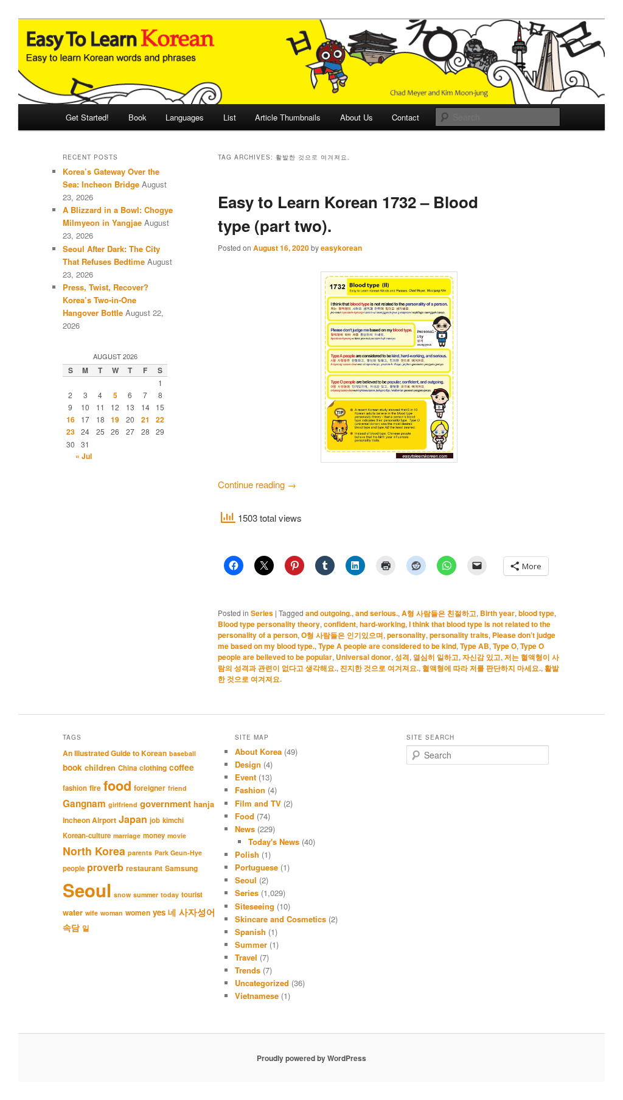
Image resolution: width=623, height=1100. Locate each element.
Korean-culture (87, 835)
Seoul (87, 890)
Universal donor (363, 656)
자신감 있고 (481, 656)
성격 (402, 656)
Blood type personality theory (269, 623)
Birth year (497, 613)
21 (145, 419)
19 (115, 419)
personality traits (459, 634)
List (229, 117)
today (170, 894)
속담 (71, 927)
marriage (127, 835)
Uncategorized (262, 983)
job (155, 820)
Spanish (250, 931)
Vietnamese (257, 995)
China (127, 768)
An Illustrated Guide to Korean (115, 753)
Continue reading (257, 484)
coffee (181, 767)
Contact (405, 117)
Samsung (181, 868)
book (72, 767)
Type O (505, 645)
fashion (75, 788)
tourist (192, 894)
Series (262, 613)
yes (159, 912)
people (74, 868)
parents (140, 852)
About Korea (258, 751)
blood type (536, 613)
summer (145, 894)
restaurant (144, 868)
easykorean (341, 247)
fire (95, 787)
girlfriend (122, 804)
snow (122, 894)
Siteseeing (254, 906)
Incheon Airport (89, 819)
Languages (184, 117)
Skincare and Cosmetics (280, 919)
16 (70, 419)
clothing (153, 767)
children (100, 767)
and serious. (376, 613)
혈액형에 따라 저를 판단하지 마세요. (481, 667)
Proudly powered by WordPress (311, 1058)
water (73, 912)
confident (340, 623)
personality (406, 634)
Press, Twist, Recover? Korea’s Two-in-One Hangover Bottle (105, 299)
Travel (246, 957)
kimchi (173, 820)
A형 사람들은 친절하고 (439, 613)
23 (70, 431)
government (165, 803)
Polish (247, 854)
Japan (133, 819)
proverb (105, 867)
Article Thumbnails (288, 117)
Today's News (273, 841)
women (137, 912)
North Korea (94, 850)
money (154, 835)
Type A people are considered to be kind (387, 645)
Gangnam (84, 803)
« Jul (83, 455)
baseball (182, 753)
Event (245, 777)
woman (111, 912)
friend (177, 788)
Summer (251, 944)
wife (91, 912)
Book (137, 117)
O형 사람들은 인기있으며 (342, 634)
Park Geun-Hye (178, 852)
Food (244, 816)
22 (160, 419)
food (117, 785)
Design (248, 764)
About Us (356, 117)
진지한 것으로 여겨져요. (379, 667)
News (245, 829)
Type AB (474, 645)
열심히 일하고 (436, 656)
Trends (247, 970)
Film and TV (258, 803)
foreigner (149, 787)
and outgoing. (328, 613)
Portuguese (256, 867)
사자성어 (197, 912)
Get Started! (87, 117)
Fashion (250, 790)
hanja (203, 804)
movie (176, 835)
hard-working (382, 623)
